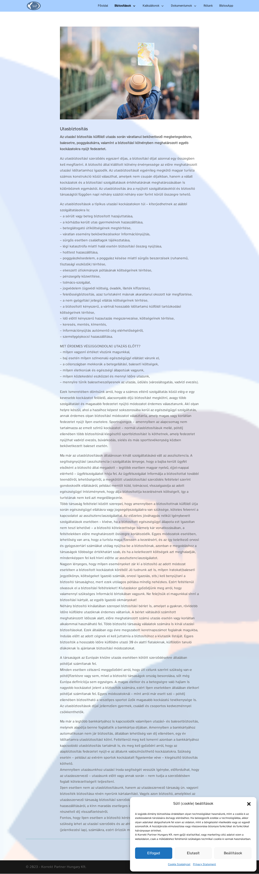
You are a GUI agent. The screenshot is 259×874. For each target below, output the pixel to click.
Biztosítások (123, 5)
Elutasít (193, 853)
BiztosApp (226, 5)
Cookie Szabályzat (179, 864)
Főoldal (103, 5)
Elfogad (153, 853)
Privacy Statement (204, 864)
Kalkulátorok (151, 5)
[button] (248, 803)
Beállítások (233, 853)
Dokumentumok (181, 5)
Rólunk (208, 5)
